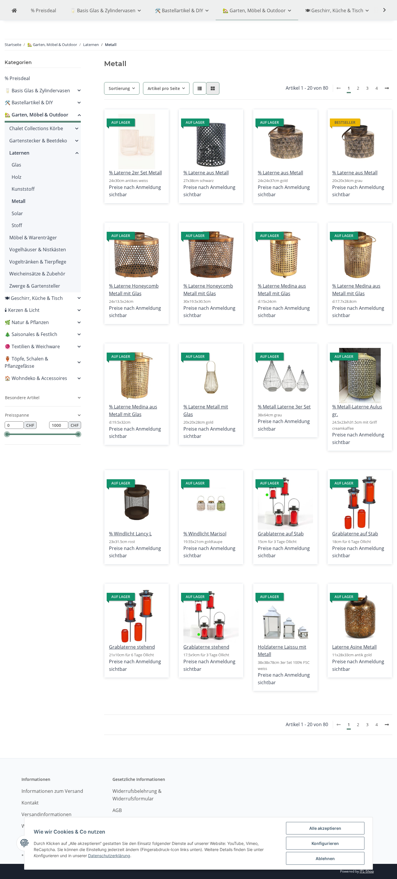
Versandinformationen (46, 814)
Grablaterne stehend (132, 647)
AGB (117, 810)
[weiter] (386, 88)
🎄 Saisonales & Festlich (31, 334)
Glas (16, 165)
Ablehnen (325, 858)
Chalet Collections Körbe (36, 128)
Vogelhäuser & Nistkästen (37, 249)
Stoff (17, 225)
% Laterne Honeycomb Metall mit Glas (134, 290)
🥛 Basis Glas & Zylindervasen (37, 90)
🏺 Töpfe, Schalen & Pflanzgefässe (26, 362)
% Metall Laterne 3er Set (284, 407)
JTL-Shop (367, 871)
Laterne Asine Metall (354, 647)
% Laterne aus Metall (206, 172)
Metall (18, 201)
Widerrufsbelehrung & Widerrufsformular (137, 795)
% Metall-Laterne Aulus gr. (357, 411)
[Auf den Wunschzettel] (159, 118)
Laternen (19, 153)
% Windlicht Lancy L (130, 533)
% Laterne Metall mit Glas (205, 411)
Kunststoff (23, 189)
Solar (17, 213)
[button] (199, 88)
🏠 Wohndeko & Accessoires (36, 378)
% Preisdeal (17, 78)
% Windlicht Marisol (204, 533)
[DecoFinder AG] (14, 11)
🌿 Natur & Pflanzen (27, 322)
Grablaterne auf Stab (281, 533)
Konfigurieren (325, 843)
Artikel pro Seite (164, 88)
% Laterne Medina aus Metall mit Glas (282, 290)
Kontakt (30, 803)
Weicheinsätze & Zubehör (37, 273)
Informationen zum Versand (52, 791)
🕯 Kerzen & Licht (22, 310)
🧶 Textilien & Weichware (32, 346)
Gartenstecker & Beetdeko (38, 140)
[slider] (6, 434)
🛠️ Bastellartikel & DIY (29, 102)
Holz (16, 177)
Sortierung (119, 88)
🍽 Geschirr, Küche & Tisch (34, 298)
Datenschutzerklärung (109, 855)
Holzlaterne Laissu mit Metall (282, 651)
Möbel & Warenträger (33, 237)
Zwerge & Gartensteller (34, 286)
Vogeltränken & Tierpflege (37, 262)
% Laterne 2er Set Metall (135, 172)
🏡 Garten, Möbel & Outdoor (36, 115)
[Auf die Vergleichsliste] (144, 118)
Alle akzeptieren (325, 828)
